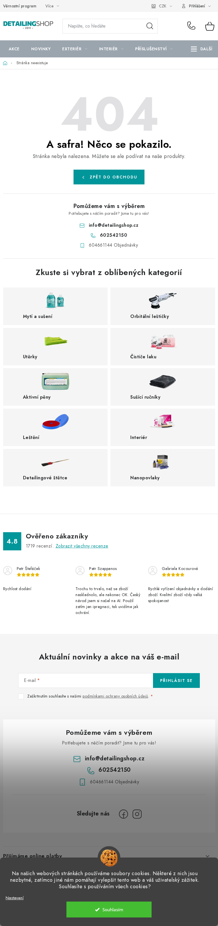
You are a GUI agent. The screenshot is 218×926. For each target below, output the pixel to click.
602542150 (192, 26)
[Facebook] (123, 814)
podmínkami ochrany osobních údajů (115, 696)
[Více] (201, 48)
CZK (162, 6)
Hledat (150, 26)
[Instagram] (137, 814)
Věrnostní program (20, 6)
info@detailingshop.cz (114, 225)
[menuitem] (14, 48)
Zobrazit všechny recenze (82, 546)
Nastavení (15, 898)
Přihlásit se (176, 680)
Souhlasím (112, 909)
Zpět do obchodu (113, 177)
